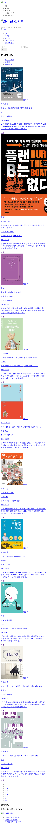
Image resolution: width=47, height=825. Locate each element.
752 (6, 790)
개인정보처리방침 (12, 817)
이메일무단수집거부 (13, 822)
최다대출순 (9, 60)
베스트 (7, 38)
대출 (2, 133)
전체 (7, 36)
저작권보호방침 (11, 820)
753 (6, 792)
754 (6, 794)
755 (6, 796)
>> (6, 800)
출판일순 (8, 64)
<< (6, 784)
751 (6, 788)
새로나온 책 (9, 40)
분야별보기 (9, 43)
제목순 (7, 62)
